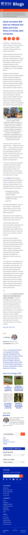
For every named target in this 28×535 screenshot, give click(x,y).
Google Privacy (7, 520)
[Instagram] (20, 479)
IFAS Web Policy (7, 522)
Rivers (16, 362)
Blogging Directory (7, 504)
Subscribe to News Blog (13, 448)
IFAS (25, 532)
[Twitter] (6, 479)
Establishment (13, 354)
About (4, 500)
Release (11, 362)
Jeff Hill (20, 356)
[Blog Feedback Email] (17, 479)
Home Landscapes (8, 491)
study (8, 178)
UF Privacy (5, 517)
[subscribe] (21, 476)
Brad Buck (6, 415)
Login (4, 511)
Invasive (15, 356)
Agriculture (6, 488)
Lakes (12, 358)
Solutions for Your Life (9, 442)
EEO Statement (7, 524)
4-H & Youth (6, 495)
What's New (6, 510)
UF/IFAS (5, 444)
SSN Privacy (6, 518)
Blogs (18, 4)
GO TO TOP (15, 530)
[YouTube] (13, 479)
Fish (19, 354)
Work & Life (6, 493)
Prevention (6, 362)
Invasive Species (13, 350)
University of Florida (23, 531)
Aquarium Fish (10, 352)
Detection (6, 354)
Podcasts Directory (8, 506)
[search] (23, 434)
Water (20, 350)
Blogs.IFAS (6, 440)
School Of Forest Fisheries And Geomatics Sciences (12, 364)
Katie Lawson (6, 358)
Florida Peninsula (8, 356)
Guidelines (5, 508)
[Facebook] (3, 479)
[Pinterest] (10, 479)
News (8, 13)
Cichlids (16, 352)
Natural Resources (8, 490)
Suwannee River (13, 366)
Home (4, 13)
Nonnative (17, 360)
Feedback (5, 502)
